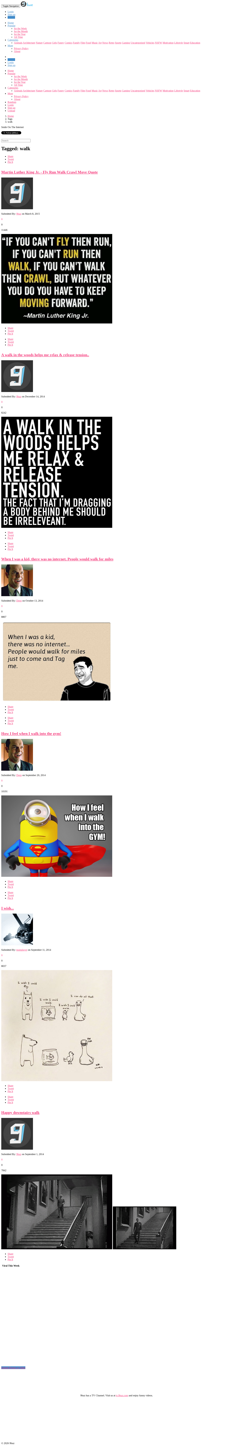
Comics (68, 42)
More (10, 45)
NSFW (158, 42)
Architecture (29, 42)
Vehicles (150, 42)
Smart (186, 42)
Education (195, 42)
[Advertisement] (25, 1318)
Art (100, 42)
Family (76, 42)
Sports (118, 42)
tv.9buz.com (122, 1395)
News (105, 42)
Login (11, 11)
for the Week (20, 28)
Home (11, 70)
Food (88, 42)
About (17, 51)
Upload (11, 17)
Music (95, 42)
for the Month (21, 31)
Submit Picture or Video (13, 1367)
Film (83, 42)
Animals (18, 42)
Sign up (11, 14)
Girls (54, 42)
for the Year (20, 34)
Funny (61, 42)
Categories (13, 87)
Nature (39, 42)
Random (12, 102)
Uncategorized (138, 42)
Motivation (168, 42)
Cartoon (47, 42)
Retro (111, 42)
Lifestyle (178, 42)
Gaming (126, 42)
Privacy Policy (21, 48)
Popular (11, 73)
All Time (18, 37)
